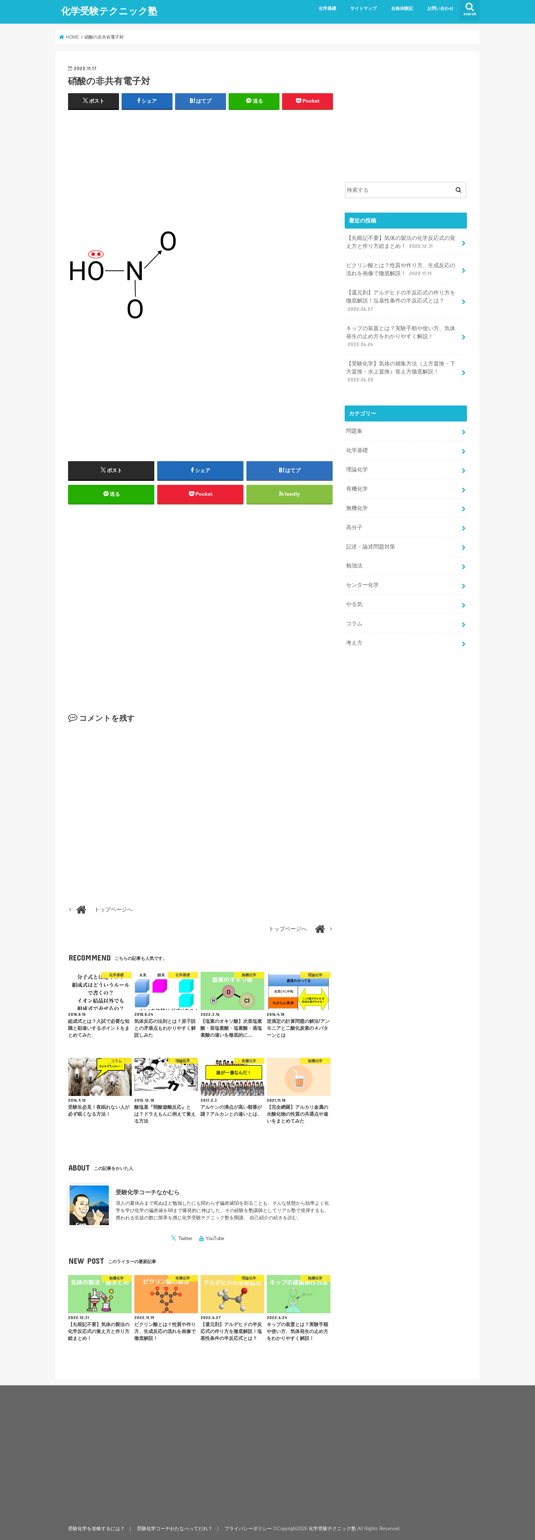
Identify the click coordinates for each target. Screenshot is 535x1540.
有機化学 (357, 489)
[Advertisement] (200, 169)
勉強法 (354, 566)
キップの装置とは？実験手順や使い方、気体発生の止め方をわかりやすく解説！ (400, 336)
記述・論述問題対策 (370, 547)
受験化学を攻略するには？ (96, 1528)
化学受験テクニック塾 (109, 10)
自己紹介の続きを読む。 (276, 1217)
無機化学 (357, 508)
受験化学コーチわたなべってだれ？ (175, 1528)
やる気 (354, 604)
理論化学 (357, 469)
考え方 (354, 643)
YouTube (215, 1238)
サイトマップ (363, 8)
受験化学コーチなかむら (148, 1192)
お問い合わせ (440, 8)
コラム (354, 623)
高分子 (354, 527)
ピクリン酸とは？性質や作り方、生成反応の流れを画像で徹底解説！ (400, 269)
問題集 (354, 431)
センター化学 (362, 585)
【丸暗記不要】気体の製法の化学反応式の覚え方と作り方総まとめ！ (400, 242)
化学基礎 (327, 8)
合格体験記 (402, 8)
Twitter (185, 1238)
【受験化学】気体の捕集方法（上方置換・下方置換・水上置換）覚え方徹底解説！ (400, 372)
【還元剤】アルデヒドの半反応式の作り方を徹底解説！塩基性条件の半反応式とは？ (400, 301)
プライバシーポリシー (248, 1528)
